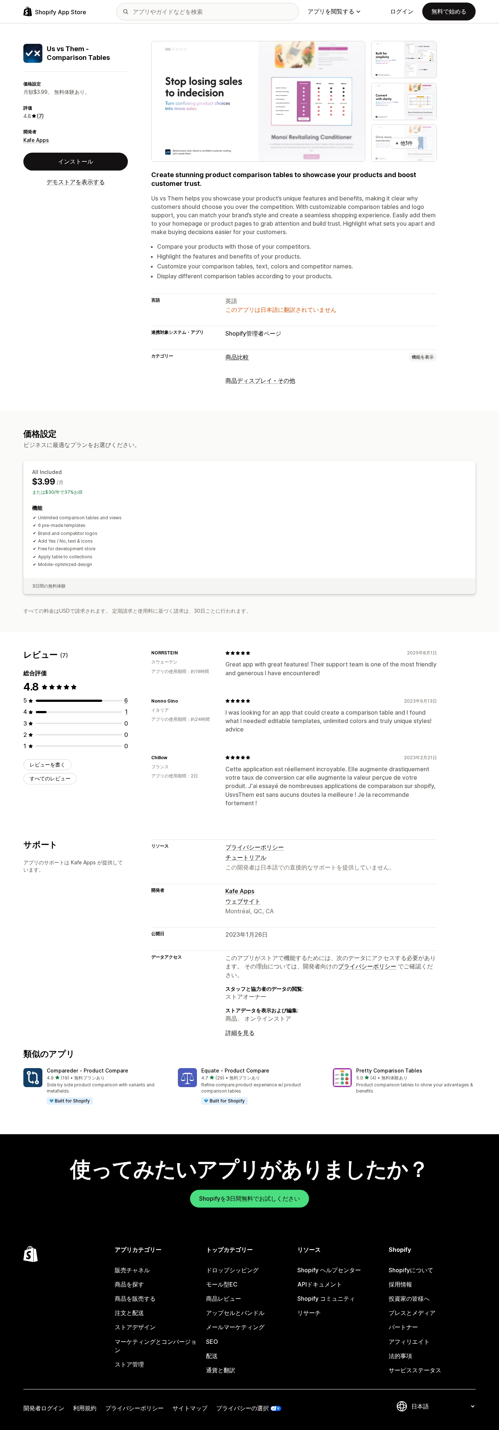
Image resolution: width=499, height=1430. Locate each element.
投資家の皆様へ (409, 1298)
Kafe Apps (36, 140)
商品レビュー (223, 1298)
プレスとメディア (412, 1312)
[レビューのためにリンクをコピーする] (182, 653)
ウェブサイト (242, 901)
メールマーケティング (235, 1327)
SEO (212, 1341)
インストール (75, 161)
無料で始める (448, 11)
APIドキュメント (319, 1284)
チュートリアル (245, 857)
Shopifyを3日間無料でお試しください (249, 1198)
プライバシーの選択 (242, 1408)
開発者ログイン (43, 1408)
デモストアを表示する (75, 182)
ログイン (402, 11)
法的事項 (400, 1356)
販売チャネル (132, 1270)
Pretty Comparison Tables (389, 1070)
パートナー (403, 1327)
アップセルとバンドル (235, 1312)
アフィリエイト (409, 1341)
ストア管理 (129, 1364)
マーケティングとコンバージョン (156, 1346)
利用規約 (84, 1408)
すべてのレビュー (50, 778)
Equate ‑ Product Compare (235, 1070)
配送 (212, 1356)
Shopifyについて (411, 1270)
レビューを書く (47, 764)
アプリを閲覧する (331, 11)
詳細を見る (240, 1032)
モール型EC (221, 1284)
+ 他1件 (404, 143)
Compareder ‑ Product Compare (87, 1070)
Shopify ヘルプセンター (329, 1270)
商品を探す (129, 1284)
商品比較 (237, 357)
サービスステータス (415, 1370)
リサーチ (309, 1312)
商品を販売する (135, 1298)
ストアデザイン (135, 1327)
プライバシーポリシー (254, 847)
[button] (94, 1086)
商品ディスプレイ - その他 (260, 380)
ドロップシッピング (232, 1270)
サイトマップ (189, 1408)
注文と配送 (129, 1312)
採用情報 (400, 1284)
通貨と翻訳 (220, 1370)
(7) (40, 116)
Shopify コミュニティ (326, 1298)
